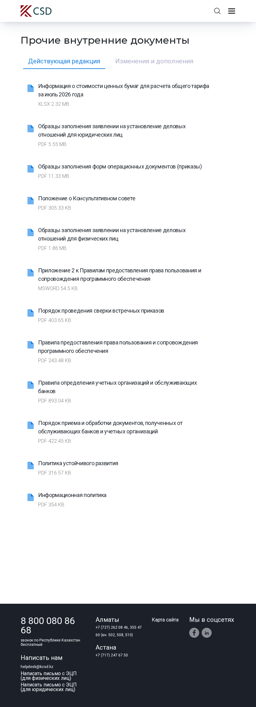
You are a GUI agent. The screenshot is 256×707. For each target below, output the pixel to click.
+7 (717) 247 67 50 (112, 655)
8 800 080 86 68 (48, 625)
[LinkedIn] (207, 633)
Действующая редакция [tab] (64, 61)
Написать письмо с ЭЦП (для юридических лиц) (49, 687)
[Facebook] (194, 633)
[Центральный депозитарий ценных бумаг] (36, 11)
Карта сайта (165, 620)
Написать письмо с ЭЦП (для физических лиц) (49, 675)
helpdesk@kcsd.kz (37, 667)
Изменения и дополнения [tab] (154, 61)
